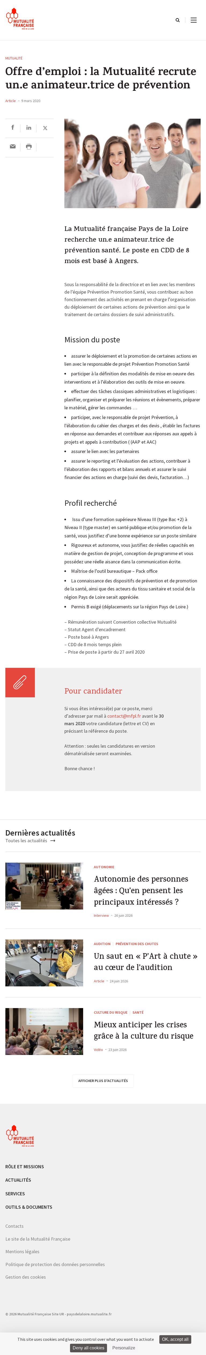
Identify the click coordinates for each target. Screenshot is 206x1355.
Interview (101, 915)
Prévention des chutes (137, 943)
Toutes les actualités (26, 840)
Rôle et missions (24, 1166)
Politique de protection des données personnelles (55, 1264)
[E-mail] (13, 147)
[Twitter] (45, 128)
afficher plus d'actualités (103, 1080)
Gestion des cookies (25, 1277)
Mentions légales (22, 1251)
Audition (102, 943)
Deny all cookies (88, 1348)
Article (10, 100)
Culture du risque (110, 1012)
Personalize (123, 1348)
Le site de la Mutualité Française (37, 1239)
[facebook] (13, 128)
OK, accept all (175, 1339)
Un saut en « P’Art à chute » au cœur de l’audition (146, 963)
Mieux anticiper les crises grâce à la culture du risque (143, 1031)
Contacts (14, 1226)
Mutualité (14, 58)
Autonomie (104, 866)
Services (15, 1194)
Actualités (18, 1180)
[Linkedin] (28, 128)
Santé (138, 1012)
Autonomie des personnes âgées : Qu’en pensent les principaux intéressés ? (141, 892)
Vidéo (98, 1049)
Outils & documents (28, 1207)
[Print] (29, 147)
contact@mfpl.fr (124, 716)
